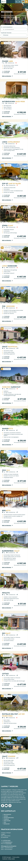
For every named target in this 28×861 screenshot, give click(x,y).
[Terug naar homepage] (3, 1)
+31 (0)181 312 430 (16, 1)
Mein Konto (19, 1)
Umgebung (6, 819)
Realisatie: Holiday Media (8, 859)
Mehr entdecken (6, 76)
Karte (5, 822)
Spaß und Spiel (7, 820)
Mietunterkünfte (7, 814)
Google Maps (8, 843)
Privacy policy (15, 857)
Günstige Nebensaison (9, 817)
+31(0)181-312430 (6, 840)
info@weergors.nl (8, 842)
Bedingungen (7, 823)
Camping (6, 816)
